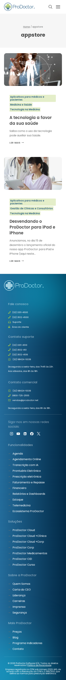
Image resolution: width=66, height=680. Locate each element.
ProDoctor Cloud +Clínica (29, 536)
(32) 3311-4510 (19, 345)
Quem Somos (21, 584)
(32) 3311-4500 (20, 312)
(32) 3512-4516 (20, 354)
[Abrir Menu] (58, 6)
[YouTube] (18, 433)
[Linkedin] (25, 433)
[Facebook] (31, 433)
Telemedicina (21, 505)
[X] (38, 433)
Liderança (19, 595)
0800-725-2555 (20, 395)
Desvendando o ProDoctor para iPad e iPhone (32, 227)
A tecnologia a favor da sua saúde (30, 120)
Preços (17, 632)
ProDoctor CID (22, 559)
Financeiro (19, 488)
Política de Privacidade (39, 665)
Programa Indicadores (27, 643)
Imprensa (19, 607)
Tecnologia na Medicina (25, 109)
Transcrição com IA (25, 465)
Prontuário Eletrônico (27, 471)
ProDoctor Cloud (24, 530)
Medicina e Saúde (21, 104)
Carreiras (19, 601)
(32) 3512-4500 (20, 317)
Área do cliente (20, 327)
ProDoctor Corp (23, 547)
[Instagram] (11, 433)
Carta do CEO (22, 590)
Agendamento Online (27, 459)
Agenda (18, 454)
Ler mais (16, 142)
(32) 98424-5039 (22, 359)
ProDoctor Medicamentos (30, 553)
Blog (15, 637)
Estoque (18, 500)
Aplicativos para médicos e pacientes (27, 98)
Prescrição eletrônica (27, 477)
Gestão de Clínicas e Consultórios (31, 208)
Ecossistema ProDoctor (28, 511)
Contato (18, 649)
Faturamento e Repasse (29, 482)
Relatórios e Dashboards (29, 494)
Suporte (17, 322)
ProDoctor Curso (24, 565)
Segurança (20, 613)
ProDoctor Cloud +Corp (28, 542)
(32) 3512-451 (19, 349)
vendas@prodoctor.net (25, 400)
